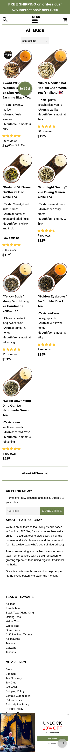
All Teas (10, 603)
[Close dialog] (68, 714)
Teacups (11, 652)
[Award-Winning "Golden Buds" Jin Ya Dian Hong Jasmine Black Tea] (17, 64)
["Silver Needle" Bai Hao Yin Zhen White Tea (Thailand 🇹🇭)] (52, 64)
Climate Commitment (18, 695)
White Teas (12, 625)
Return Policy (14, 700)
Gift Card (11, 686)
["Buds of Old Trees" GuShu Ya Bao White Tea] (17, 168)
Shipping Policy (15, 691)
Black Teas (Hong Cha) (20, 612)
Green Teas (13, 630)
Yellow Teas (13, 621)
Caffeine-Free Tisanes (19, 634)
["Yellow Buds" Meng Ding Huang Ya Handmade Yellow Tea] (17, 277)
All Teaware (13, 638)
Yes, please (52, 739)
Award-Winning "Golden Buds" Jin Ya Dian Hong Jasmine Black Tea (16, 90)
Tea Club (11, 682)
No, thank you (52, 743)
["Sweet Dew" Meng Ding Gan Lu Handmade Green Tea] (17, 382)
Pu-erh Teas (13, 608)
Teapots (10, 643)
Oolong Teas (13, 616)
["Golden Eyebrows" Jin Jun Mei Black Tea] (52, 277)
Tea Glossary (14, 678)
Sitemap (11, 673)
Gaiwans (11, 647)
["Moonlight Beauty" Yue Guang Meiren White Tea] (52, 168)
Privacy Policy (14, 708)
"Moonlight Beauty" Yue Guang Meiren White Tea (52, 192)
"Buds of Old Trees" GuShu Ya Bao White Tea (17, 192)
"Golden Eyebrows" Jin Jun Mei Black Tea (52, 301)
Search (10, 669)
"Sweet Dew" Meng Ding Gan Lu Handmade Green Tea (16, 408)
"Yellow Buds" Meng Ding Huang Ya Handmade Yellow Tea (15, 304)
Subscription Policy (17, 704)
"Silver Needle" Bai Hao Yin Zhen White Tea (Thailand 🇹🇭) (52, 87)
